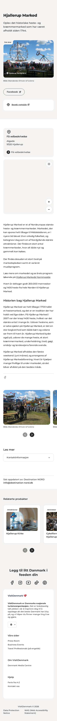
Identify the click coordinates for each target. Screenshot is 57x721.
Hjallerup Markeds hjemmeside (33, 277)
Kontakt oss (14, 686)
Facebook (12, 92)
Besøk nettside (19, 104)
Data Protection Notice (11, 711)
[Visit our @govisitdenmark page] (36, 582)
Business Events (16, 644)
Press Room (14, 641)
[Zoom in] (49, 201)
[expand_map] (49, 164)
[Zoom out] (49, 209)
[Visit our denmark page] (12, 582)
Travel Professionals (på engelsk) (24, 648)
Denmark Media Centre (19, 665)
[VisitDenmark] (17, 595)
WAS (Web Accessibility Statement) (36, 711)
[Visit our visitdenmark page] (28, 582)
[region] (28, 186)
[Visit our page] (20, 582)
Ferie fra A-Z (14, 682)
